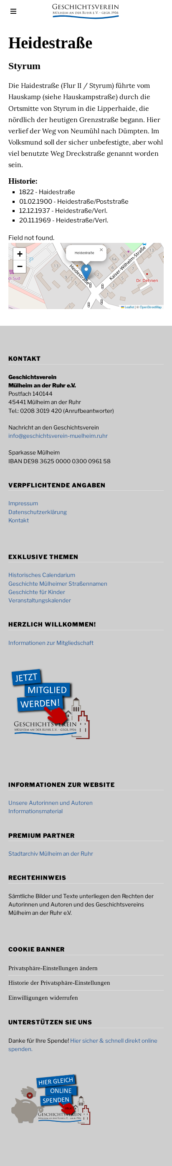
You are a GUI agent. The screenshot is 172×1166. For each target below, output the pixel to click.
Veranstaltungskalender (39, 600)
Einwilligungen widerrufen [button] (43, 997)
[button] (86, 272)
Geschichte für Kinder (36, 592)
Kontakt (18, 520)
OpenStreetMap (151, 307)
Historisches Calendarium (41, 575)
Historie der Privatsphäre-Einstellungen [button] (59, 982)
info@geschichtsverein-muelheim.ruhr (58, 435)
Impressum (23, 503)
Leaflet (129, 307)
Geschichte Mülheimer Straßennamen (57, 583)
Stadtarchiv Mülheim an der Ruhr (50, 853)
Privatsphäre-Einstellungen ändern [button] (53, 968)
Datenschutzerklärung (37, 512)
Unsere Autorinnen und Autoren (50, 802)
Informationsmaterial (35, 811)
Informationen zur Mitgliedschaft (51, 642)
